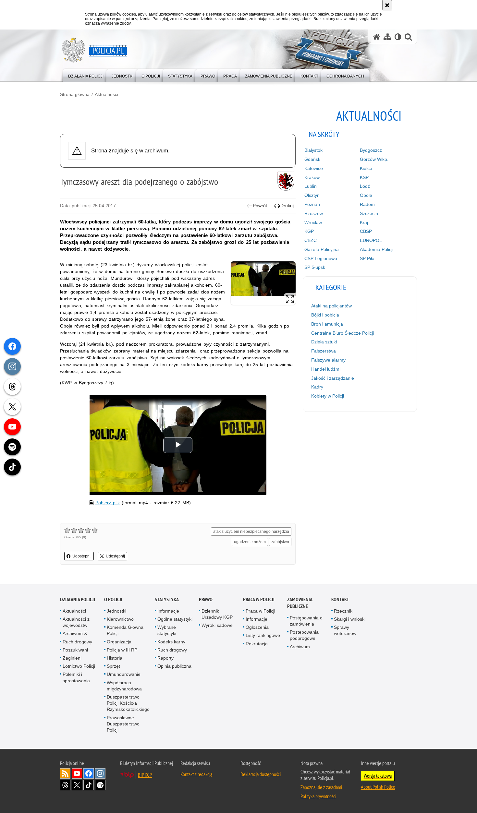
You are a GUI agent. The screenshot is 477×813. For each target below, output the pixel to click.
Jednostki (116, 611)
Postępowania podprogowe (304, 635)
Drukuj (287, 205)
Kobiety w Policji (327, 396)
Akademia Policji (376, 249)
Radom (367, 204)
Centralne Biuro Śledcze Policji (342, 333)
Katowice (313, 168)
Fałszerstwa (323, 350)
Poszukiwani (75, 649)
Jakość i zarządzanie (332, 378)
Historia (114, 658)
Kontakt (340, 599)
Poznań (312, 204)
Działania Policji (77, 599)
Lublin (310, 186)
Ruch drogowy (77, 641)
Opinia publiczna (174, 666)
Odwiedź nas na (77, 773)
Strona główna (75, 94)
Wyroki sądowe (217, 625)
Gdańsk (312, 159)
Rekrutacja (257, 643)
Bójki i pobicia (325, 314)
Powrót (260, 205)
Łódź (365, 186)
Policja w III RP (122, 649)
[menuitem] (86, 75)
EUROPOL (371, 240)
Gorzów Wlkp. (374, 159)
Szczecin (369, 213)
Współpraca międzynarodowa (124, 685)
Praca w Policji (259, 599)
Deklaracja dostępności (260, 774)
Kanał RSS (65, 773)
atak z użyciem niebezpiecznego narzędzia (251, 531)
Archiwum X (75, 633)
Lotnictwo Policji (79, 666)
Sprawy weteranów (345, 630)
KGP (309, 231)
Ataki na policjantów (331, 305)
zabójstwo (280, 542)
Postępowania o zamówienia (306, 621)
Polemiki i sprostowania (76, 677)
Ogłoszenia (257, 627)
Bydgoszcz (371, 150)
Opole (366, 195)
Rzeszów (313, 213)
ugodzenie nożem (250, 542)
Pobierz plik (107, 502)
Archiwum (300, 646)
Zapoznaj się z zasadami (321, 787)
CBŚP (366, 231)
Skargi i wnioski (349, 619)
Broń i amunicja (327, 324)
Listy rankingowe (263, 635)
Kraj (364, 222)
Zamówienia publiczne (299, 603)
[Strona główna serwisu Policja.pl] (376, 37)
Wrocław (313, 222)
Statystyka (167, 599)
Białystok (313, 150)
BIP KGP (145, 774)
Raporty (165, 658)
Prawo (206, 599)
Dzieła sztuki (324, 341)
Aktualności (106, 94)
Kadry (317, 386)
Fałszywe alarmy (328, 360)
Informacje (168, 611)
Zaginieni (72, 658)
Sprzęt (113, 666)
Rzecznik (343, 611)
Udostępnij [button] (82, 556)
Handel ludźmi (325, 369)
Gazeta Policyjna (321, 249)
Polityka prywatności (318, 796)
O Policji (113, 599)
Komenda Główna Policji (125, 630)
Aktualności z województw (76, 622)
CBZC (310, 240)
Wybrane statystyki (166, 630)
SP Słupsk (314, 267)
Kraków (312, 177)
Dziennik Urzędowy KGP (217, 614)
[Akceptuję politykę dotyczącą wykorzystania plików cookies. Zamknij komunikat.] (387, 5)
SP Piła (367, 258)
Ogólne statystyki (174, 619)
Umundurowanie (124, 674)
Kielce (366, 168)
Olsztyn (312, 195)
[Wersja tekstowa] (398, 37)
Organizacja (119, 641)
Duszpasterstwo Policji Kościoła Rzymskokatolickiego (128, 703)
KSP (364, 177)
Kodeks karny (171, 641)
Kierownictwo (120, 619)
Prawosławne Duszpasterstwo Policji (123, 724)
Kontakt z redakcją (196, 774)
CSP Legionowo (320, 258)
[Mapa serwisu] (387, 37)
